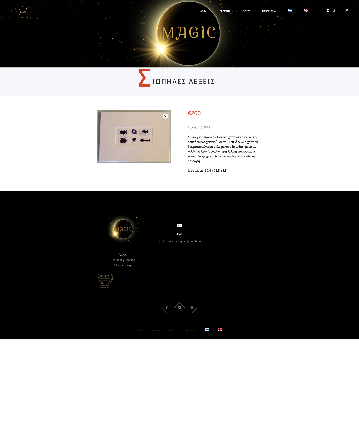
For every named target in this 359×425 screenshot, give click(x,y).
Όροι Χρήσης (123, 265)
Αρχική (123, 254)
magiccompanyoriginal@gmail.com (180, 241)
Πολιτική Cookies (123, 260)
